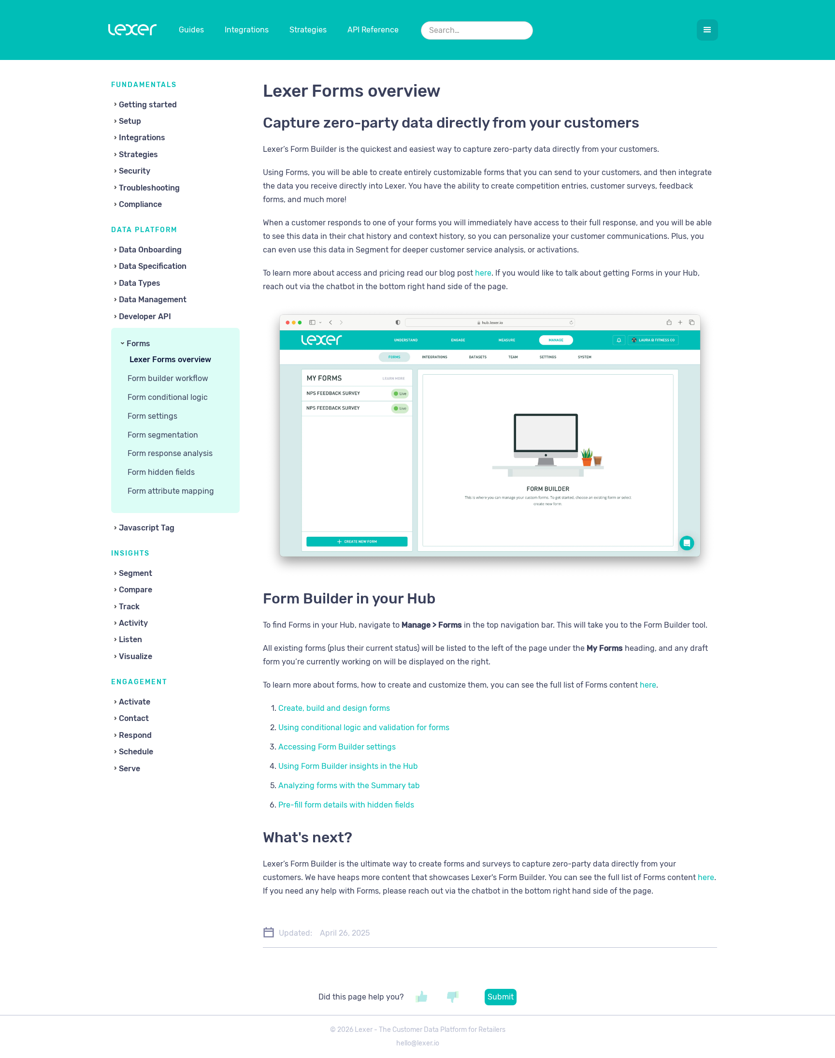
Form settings (152, 416)
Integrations (247, 29)
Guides (191, 29)
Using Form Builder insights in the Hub (348, 766)
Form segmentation (163, 435)
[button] (707, 30)
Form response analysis (170, 453)
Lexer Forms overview (170, 359)
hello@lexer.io (417, 1043)
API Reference (373, 29)
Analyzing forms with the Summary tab (349, 785)
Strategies (308, 29)
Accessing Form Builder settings (337, 746)
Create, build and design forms (334, 708)
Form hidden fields (161, 472)
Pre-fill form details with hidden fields (346, 804)
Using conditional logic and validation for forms (363, 727)
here (482, 273)
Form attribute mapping (171, 491)
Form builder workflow (168, 378)
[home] (132, 32)
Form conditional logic (168, 397)
